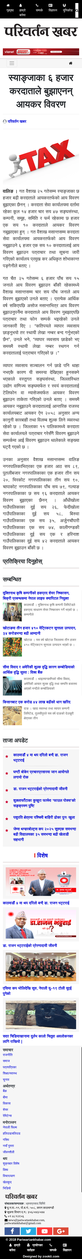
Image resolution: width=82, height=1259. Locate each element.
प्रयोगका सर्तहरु (35, 1247)
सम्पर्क (39, 10)
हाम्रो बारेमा (22, 13)
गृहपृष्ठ (10, 10)
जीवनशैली (8, 1152)
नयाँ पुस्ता (8, 1146)
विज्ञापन (53, 10)
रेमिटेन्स (7, 1116)
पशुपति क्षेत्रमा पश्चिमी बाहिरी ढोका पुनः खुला (44, 817)
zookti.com (51, 1256)
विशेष (42, 855)
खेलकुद (7, 1182)
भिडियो (7, 1188)
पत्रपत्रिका (9, 1067)
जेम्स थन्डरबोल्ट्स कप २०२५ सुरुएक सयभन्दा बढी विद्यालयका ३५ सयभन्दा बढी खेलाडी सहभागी (44, 834)
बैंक (5, 1091)
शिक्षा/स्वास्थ (10, 1073)
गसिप (6, 1140)
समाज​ (6, 1061)
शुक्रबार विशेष (11, 1163)
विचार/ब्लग (9, 1176)
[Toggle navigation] (11, 63)
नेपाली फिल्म (10, 1127)
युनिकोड (67, 10)
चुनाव (6, 1079)
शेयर (5, 1110)
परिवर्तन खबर (17, 121)
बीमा (5, 1097)
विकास (6, 1103)
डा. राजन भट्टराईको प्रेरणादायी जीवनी (40, 789)
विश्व (5, 1170)
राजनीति (8, 1055)
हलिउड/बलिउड (11, 1133)
